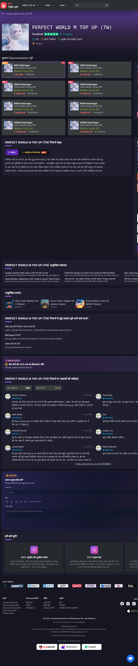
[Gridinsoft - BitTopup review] (69, 647)
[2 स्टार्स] (12, 502)
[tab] (12, 152)
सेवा (60, 602)
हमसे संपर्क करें (30, 608)
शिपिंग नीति (47, 605)
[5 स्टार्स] (25, 502)
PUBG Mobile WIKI (10, 610)
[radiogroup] (17, 398)
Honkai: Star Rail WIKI (11, 605)
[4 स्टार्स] (21, 502)
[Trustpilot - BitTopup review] (91, 647)
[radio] (13, 398)
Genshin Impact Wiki (10, 602)
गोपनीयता (62, 605)
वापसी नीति (47, 602)
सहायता (28, 605)
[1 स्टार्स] (7, 502)
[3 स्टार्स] (16, 502)
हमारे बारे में (29, 602)
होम (3, 13)
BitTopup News (8, 613)
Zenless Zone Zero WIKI (12, 608)
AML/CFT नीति (49, 608)
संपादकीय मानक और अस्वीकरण (68, 608)
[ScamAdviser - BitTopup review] (47, 647)
